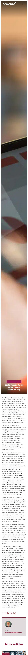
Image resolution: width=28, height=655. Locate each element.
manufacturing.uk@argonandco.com (13, 632)
